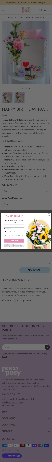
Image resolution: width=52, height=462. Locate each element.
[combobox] (6, 231)
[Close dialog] (49, 214)
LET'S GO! (14, 241)
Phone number (7, 228)
